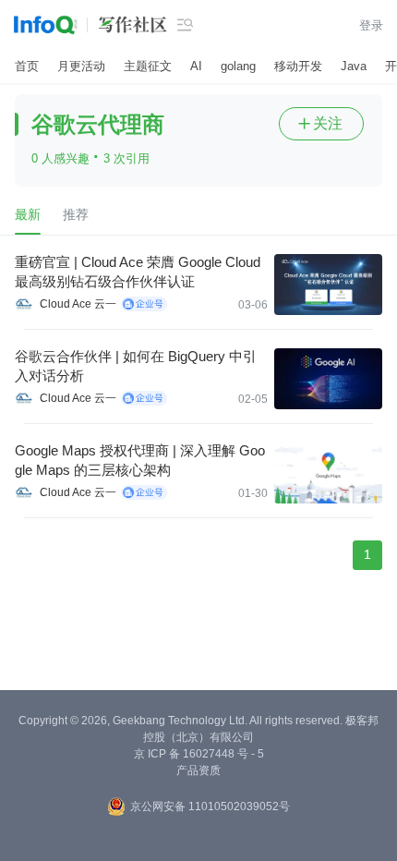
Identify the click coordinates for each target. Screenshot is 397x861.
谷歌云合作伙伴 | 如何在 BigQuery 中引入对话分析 (136, 365)
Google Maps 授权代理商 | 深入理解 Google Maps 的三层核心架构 (140, 460)
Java (354, 66)
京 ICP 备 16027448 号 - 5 (199, 753)
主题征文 (148, 66)
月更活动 (81, 66)
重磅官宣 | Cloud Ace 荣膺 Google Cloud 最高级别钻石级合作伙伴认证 (137, 271)
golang (238, 66)
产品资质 (198, 770)
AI (196, 66)
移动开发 (298, 66)
